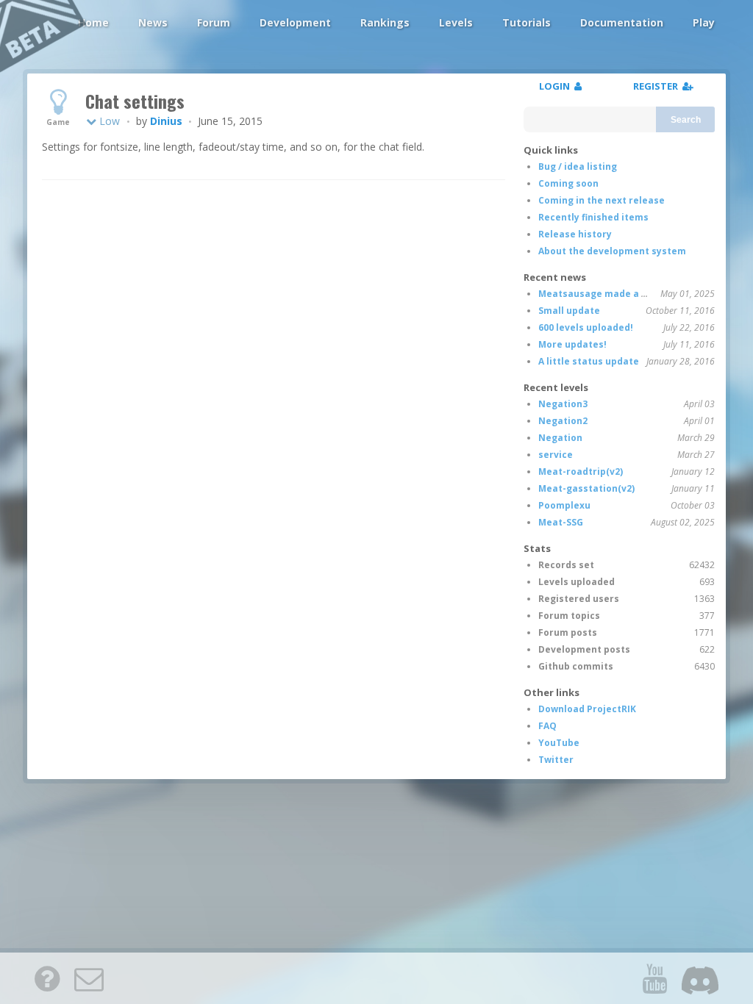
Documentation (621, 22)
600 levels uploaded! (585, 327)
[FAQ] (47, 978)
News (153, 22)
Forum (213, 22)
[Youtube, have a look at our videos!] (654, 978)
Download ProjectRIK (587, 709)
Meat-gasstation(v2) (586, 488)
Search (686, 120)
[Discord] (700, 978)
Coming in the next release (601, 200)
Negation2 (563, 421)
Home (93, 22)
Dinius (166, 121)
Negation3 (563, 404)
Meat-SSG (560, 522)
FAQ (547, 726)
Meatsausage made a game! (604, 293)
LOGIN (556, 86)
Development (295, 22)
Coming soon (568, 183)
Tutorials (526, 22)
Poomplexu (564, 505)
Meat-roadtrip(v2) (580, 471)
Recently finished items (593, 217)
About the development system (612, 251)
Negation (560, 437)
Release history (575, 234)
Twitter (556, 759)
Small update (569, 310)
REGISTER (657, 86)
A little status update (588, 361)
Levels (456, 22)
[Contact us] (89, 978)
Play (704, 22)
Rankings (385, 22)
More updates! (572, 344)
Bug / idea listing (577, 166)
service (555, 454)
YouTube (558, 742)
